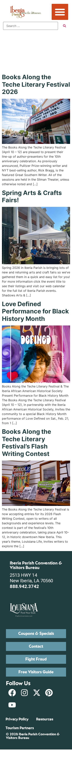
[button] (60, 12)
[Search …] (30, 26)
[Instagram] (24, 693)
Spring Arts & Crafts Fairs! (32, 196)
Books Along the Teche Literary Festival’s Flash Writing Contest (26, 442)
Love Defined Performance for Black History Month (35, 311)
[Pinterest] (49, 693)
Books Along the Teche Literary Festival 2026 (36, 84)
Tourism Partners (20, 728)
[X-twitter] (37, 693)
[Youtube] (12, 705)
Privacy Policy (17, 719)
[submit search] (64, 26)
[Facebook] (12, 693)
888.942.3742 (24, 586)
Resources (44, 719)
